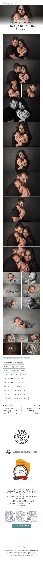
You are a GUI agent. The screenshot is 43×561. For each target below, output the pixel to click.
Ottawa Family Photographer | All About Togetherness (11, 409)
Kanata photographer (12, 374)
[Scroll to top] (41, 395)
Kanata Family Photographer (14, 367)
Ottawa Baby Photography (13, 382)
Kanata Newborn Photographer (15, 370)
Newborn (25, 374)
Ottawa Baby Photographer (13, 378)
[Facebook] (19, 547)
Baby (27, 359)
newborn (21, 19)
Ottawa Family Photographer (14, 386)
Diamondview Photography (13, 363)
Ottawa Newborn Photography (14, 394)
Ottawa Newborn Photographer (15, 390)
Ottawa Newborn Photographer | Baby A (33, 409)
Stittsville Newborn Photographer (16, 398)
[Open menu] (40, 3)
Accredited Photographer (13, 359)
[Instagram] (24, 547)
